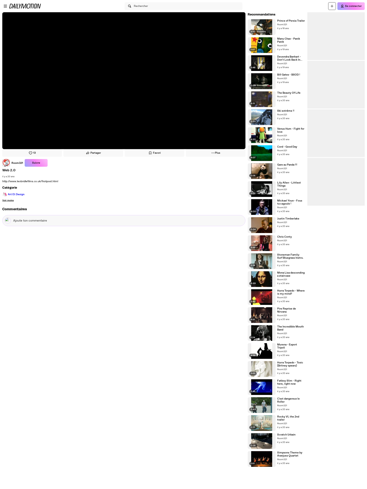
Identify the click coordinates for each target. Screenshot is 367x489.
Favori (157, 153)
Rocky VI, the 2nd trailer (288, 418)
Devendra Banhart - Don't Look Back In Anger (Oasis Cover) (289, 58)
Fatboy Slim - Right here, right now (289, 382)
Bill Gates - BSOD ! (288, 74)
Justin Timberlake (288, 218)
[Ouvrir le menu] (5, 6)
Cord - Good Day (287, 146)
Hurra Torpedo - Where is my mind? (291, 292)
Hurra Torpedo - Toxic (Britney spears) (290, 364)
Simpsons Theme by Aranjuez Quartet (289, 454)
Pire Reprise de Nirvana (286, 310)
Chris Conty (284, 236)
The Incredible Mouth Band (290, 328)
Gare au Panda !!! (287, 164)
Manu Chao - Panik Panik (288, 40)
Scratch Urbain (286, 434)
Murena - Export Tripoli (287, 346)
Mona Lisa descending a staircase (291, 274)
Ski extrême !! (285, 110)
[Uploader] (332, 6)
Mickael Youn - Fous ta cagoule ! (289, 202)
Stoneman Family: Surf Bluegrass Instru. (290, 256)
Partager (95, 153)
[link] (12, 163)
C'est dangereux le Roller (288, 400)
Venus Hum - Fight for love (290, 130)
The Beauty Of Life (288, 92)
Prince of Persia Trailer (291, 20)
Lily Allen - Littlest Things (289, 184)
